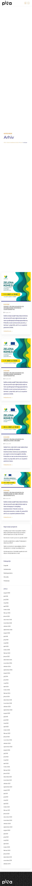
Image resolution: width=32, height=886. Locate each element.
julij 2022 (6, 753)
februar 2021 (7, 810)
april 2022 (6, 763)
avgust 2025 (7, 633)
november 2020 (8, 820)
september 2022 (8, 746)
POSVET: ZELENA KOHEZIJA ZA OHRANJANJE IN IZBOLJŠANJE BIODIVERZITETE (14, 494)
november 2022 (8, 740)
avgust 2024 (7, 673)
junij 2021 (6, 797)
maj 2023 (6, 723)
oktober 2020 (7, 823)
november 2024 (8, 663)
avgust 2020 (7, 830)
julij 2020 (6, 833)
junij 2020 (6, 837)
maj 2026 (6, 603)
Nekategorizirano (8, 573)
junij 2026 (6, 599)
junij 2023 (6, 720)
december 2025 (8, 619)
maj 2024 (6, 683)
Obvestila (6, 577)
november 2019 (8, 860)
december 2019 (8, 857)
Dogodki (6, 304)
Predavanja (6, 580)
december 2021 (8, 776)
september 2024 (8, 670)
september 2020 (8, 827)
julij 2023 (6, 716)
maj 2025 (6, 643)
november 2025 (8, 623)
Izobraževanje (7, 569)
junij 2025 (6, 639)
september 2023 (8, 710)
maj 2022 (6, 760)
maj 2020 (6, 840)
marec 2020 (7, 847)
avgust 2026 (7, 593)
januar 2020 (7, 853)
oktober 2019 (7, 863)
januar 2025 (6, 656)
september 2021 (8, 787)
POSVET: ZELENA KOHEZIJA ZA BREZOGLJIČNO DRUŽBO (14, 440)
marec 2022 (7, 766)
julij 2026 (6, 596)
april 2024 (6, 686)
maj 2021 (6, 800)
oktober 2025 (7, 626)
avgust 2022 (7, 750)
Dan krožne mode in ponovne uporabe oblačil (15, 537)
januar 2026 (7, 616)
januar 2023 (7, 736)
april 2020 (6, 843)
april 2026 (6, 606)
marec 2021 (7, 807)
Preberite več (7, 331)
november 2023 (8, 703)
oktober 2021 (7, 783)
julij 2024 (6, 676)
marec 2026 (7, 609)
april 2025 (6, 646)
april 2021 (6, 803)
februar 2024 (7, 693)
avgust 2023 (7, 713)
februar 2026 (7, 613)
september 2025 (8, 629)
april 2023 (6, 726)
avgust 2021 (7, 790)
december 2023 (8, 700)
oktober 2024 (7, 666)
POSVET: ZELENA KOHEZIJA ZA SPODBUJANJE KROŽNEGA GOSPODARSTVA (14, 308)
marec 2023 (7, 730)
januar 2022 (7, 773)
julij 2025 (6, 636)
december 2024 (8, 659)
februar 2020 (7, 850)
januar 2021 (6, 813)
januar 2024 (7, 696)
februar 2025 (7, 653)
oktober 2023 (7, 706)
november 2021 (8, 780)
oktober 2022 (7, 743)
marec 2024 (7, 690)
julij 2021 (6, 793)
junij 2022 (6, 756)
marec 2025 (7, 649)
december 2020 (8, 817)
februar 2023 (7, 733)
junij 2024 (6, 680)
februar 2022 (7, 770)
